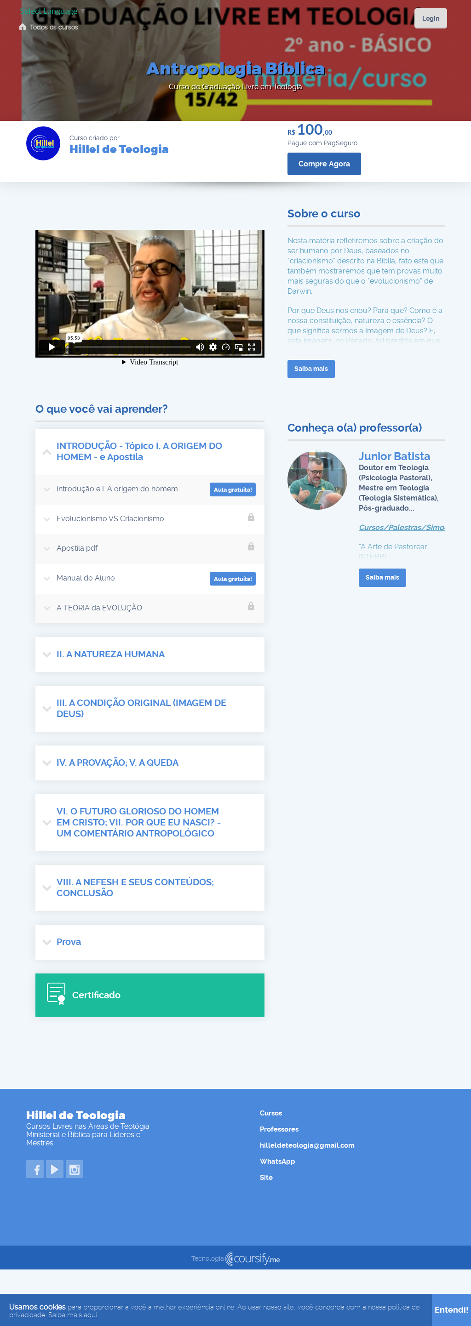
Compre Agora (324, 163)
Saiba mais (311, 368)
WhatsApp (277, 1161)
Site (266, 1177)
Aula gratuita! (233, 489)
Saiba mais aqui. (73, 1315)
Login (430, 18)
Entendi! (452, 1310)
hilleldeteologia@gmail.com (307, 1145)
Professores (279, 1129)
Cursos (271, 1113)
